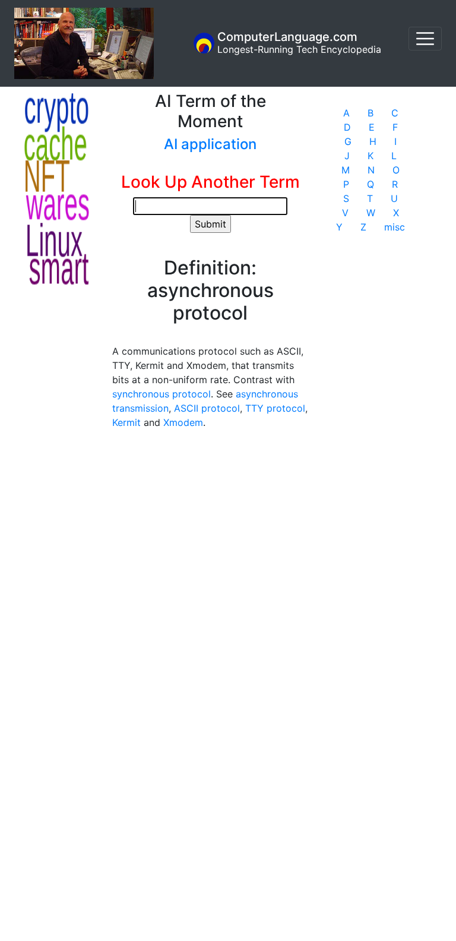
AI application (210, 144)
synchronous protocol (161, 394)
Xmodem (183, 422)
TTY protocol (275, 408)
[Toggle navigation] (425, 38)
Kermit (126, 422)
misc (394, 227)
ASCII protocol (207, 408)
